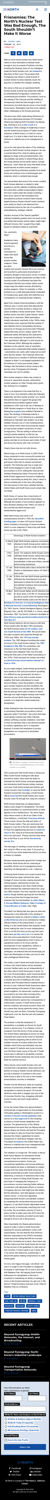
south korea (33, 1306)
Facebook (16, 1468)
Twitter (16, 1471)
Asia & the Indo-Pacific (18, 1440)
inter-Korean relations (24, 1296)
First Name (10, 1393)
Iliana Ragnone (11, 1358)
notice (7, 894)
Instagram (37, 1468)
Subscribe (37, 1475)
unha (34, 1311)
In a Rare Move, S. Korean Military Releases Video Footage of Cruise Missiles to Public (25, 903)
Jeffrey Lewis (14, 41)
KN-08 (22, 1301)
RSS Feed (16, 1475)
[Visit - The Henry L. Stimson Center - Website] (12, 2)
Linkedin (37, 1471)
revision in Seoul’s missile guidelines (21, 1116)
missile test (35, 1301)
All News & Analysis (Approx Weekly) (24, 1419)
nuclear (20, 1306)
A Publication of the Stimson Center (37, 1)
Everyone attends (36, 818)
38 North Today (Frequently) (20, 1423)
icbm (7, 1296)
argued (17, 411)
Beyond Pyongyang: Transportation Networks (20, 1368)
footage (25, 790)
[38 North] (25, 1462)
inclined (36, 71)
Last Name (34, 1393)
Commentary (9, 47)
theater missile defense (16, 1311)
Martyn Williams (11, 1344)
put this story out (21, 934)
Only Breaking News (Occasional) (23, 1426)
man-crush (28, 125)
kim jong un (11, 1301)
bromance (8, 128)
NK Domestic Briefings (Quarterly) (23, 1430)
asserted (14, 796)
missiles (9, 1306)
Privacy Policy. (32, 1492)
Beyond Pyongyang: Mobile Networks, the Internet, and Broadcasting (22, 1337)
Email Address (12, 1404)
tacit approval (20, 1119)
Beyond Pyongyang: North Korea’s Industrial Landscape (22, 1353)
